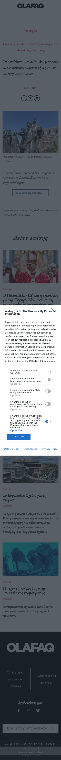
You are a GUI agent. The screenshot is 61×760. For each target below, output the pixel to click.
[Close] (54, 311)
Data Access (30, 448)
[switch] (48, 379)
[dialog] (30, 380)
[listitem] (30, 371)
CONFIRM (19, 437)
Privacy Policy (49, 448)
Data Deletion (11, 448)
